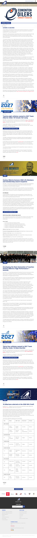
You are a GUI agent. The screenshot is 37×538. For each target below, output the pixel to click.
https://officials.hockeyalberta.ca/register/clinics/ (25, 91)
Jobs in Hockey (4, 518)
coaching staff (20, 141)
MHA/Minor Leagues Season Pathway (7, 511)
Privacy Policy (12, 526)
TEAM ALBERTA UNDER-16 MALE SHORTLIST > (11, 357)
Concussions (21, 515)
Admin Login (9, 536)
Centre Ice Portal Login (29, 1)
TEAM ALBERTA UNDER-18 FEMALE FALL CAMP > (11, 128)
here (17, 152)
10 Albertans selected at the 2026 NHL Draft (18, 404)
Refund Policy (12, 525)
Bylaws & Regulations (5, 514)
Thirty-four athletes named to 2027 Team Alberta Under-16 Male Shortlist (17, 347)
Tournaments (21, 514)
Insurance (3, 515)
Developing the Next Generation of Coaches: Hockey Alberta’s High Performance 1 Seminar (18, 268)
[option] (5, 494)
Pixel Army (33, 535)
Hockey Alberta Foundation (23, 511)
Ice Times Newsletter (5, 519)
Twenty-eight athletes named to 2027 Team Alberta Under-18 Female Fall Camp (18, 117)
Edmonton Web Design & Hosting (26, 535)
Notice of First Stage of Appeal (23, 518)
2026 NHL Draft (5, 407)
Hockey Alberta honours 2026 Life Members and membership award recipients (18, 181)
